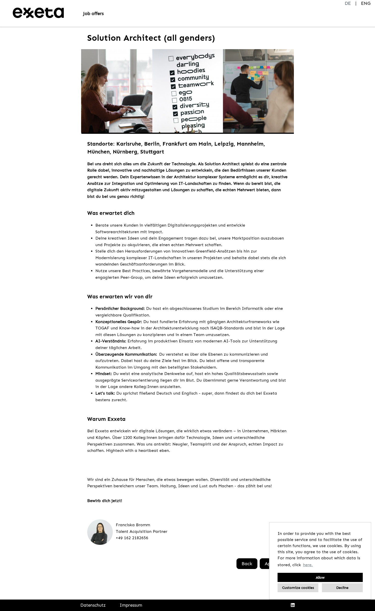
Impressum (131, 605)
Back (247, 563)
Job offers (93, 13)
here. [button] (308, 564)
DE (348, 3)
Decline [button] (342, 587)
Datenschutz (93, 605)
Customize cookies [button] (298, 587)
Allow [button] (320, 577)
